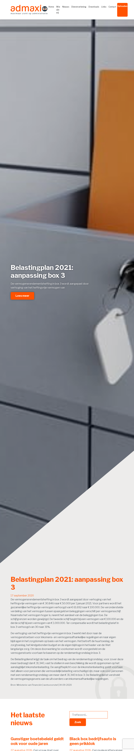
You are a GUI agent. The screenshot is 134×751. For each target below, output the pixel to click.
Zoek (77, 722)
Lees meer (22, 295)
